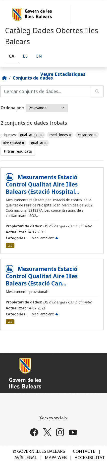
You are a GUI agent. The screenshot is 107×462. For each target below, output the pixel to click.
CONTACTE (84, 451)
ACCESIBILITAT (90, 457)
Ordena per (11, 107)
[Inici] (4, 78)
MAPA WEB (56, 457)
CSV (9, 245)
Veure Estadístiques (63, 74)
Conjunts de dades (33, 78)
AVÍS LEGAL (25, 457)
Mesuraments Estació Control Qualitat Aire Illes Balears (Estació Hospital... (42, 184)
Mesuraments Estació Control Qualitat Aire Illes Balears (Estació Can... (42, 276)
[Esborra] (41, 135)
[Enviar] (97, 91)
